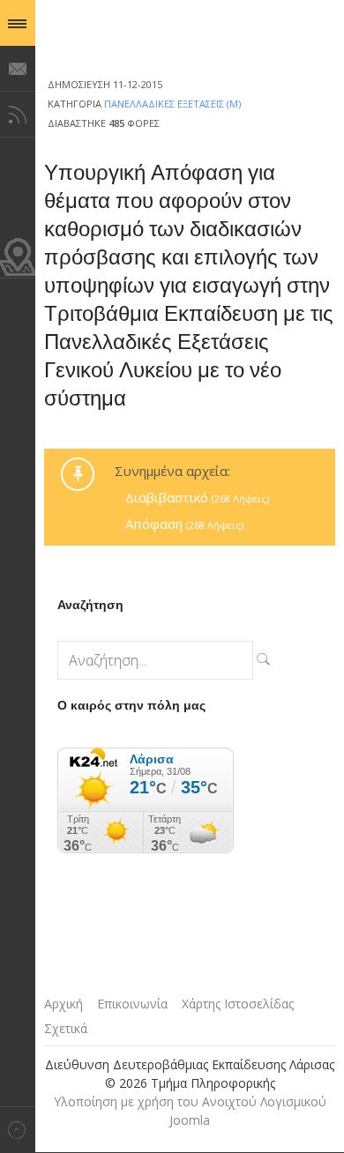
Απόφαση (184, 523)
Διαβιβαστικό (197, 497)
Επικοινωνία (132, 1003)
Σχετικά (65, 1028)
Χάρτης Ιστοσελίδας (238, 1003)
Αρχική (63, 1003)
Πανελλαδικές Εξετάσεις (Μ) (172, 103)
